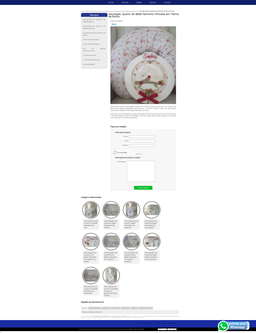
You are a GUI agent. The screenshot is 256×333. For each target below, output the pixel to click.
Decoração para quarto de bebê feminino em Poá (91, 224)
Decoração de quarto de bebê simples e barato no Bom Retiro (111, 291)
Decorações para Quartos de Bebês (94, 34)
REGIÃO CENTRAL (94, 308)
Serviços (153, 2)
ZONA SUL (134, 308)
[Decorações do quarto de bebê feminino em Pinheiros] (91, 275)
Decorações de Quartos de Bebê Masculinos (94, 27)
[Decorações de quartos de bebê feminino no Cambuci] (111, 241)
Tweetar (114, 24)
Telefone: (125, 145)
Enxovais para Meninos (91, 44)
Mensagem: (122, 162)
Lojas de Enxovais (89, 55)
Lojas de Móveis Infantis (91, 60)
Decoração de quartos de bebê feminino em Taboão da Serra (90, 257)
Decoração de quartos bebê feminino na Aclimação (151, 224)
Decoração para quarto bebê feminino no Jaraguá (131, 224)
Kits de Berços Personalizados (94, 50)
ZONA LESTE (106, 308)
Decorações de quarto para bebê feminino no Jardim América (131, 257)
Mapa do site (172, 323)
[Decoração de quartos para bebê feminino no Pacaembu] (151, 241)
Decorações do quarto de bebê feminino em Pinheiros (90, 290)
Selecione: (84, 308)
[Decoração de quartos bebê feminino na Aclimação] (151, 209)
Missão (139, 2)
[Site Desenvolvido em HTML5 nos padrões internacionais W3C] (162, 329)
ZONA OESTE (125, 308)
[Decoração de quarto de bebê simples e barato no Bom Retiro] (111, 275)
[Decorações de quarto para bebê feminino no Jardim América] (131, 241)
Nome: (126, 136)
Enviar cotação (143, 188)
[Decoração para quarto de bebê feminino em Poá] (91, 209)
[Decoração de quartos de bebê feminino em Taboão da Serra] (91, 241)
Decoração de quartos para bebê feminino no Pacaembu (151, 256)
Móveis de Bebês (88, 64)
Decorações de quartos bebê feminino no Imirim (110, 224)
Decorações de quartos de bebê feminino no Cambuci (110, 256)
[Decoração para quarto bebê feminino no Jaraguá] (131, 209)
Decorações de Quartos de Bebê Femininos (94, 20)
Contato (167, 2)
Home (110, 2)
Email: (126, 141)
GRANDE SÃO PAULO (145, 308)
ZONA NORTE (115, 308)
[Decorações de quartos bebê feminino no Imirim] (111, 209)
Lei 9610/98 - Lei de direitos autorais (134, 317)
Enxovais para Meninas (91, 39)
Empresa (124, 2)
